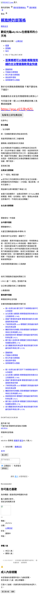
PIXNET (10, 560)
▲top (3, 451)
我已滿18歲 (5, 591)
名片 (7, 51)
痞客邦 (16, 441)
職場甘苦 (18, 447)
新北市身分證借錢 (12, 75)
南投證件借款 (10, 77)
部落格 (8, 48)
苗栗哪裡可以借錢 (12, 80)
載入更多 (5, 455)
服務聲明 (24, 562)
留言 (21, 441)
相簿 (7, 46)
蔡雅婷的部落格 (13, 20)
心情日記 (19, 41)
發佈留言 (5, 468)
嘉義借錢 (8, 69)
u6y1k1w (4, 428)
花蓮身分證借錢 (11, 72)
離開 (12, 591)
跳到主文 (4, 26)
